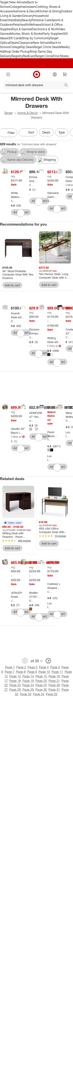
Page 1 (10, 667)
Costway (68, 337)
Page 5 (55, 667)
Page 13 (15, 676)
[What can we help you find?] (36, 85)
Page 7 (9, 672)
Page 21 (54, 681)
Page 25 (41, 685)
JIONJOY (13, 600)
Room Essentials (66, 185)
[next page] (48, 661)
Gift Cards (15, 38)
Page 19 (28, 681)
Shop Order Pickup (17, 51)
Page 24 (28, 685)
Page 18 (15, 681)
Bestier (31, 600)
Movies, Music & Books (26, 34)
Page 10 (44, 672)
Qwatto (11, 436)
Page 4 (44, 667)
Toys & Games (22, 29)
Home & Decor (27, 11)
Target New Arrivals (13, 2)
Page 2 (21, 667)
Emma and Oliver (31, 185)
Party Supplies (52, 34)
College (15, 7)
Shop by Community (36, 38)
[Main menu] (8, 74)
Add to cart (12, 285)
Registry (17, 56)
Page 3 (32, 667)
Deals (14, 43)
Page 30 (41, 690)
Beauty (27, 20)
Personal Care (41, 20)
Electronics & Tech (44, 29)
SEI (49, 200)
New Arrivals (41, 43)
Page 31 (54, 690)
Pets (16, 25)
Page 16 (54, 676)
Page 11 (57, 672)
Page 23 (15, 685)
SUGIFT (13, 200)
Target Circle (44, 56)
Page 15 (41, 676)
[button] (12, 522)
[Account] (54, 74)
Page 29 (28, 690)
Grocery (27, 16)
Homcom (31, 420)
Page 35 (51, 694)
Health (23, 25)
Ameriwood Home (31, 337)
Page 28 (15, 690)
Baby (18, 20)
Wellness (34, 25)
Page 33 (25, 694)
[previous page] (25, 661)
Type (61, 132)
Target (8, 113)
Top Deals (26, 47)
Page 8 (21, 672)
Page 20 (41, 681)
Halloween (28, 7)
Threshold (49, 440)
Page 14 (28, 676)
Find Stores (61, 56)
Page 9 (32, 672)
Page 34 (38, 694)
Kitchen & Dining (49, 11)
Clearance (25, 43)
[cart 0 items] (65, 74)
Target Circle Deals (46, 47)
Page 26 (54, 685)
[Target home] (36, 74)
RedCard (29, 56)
